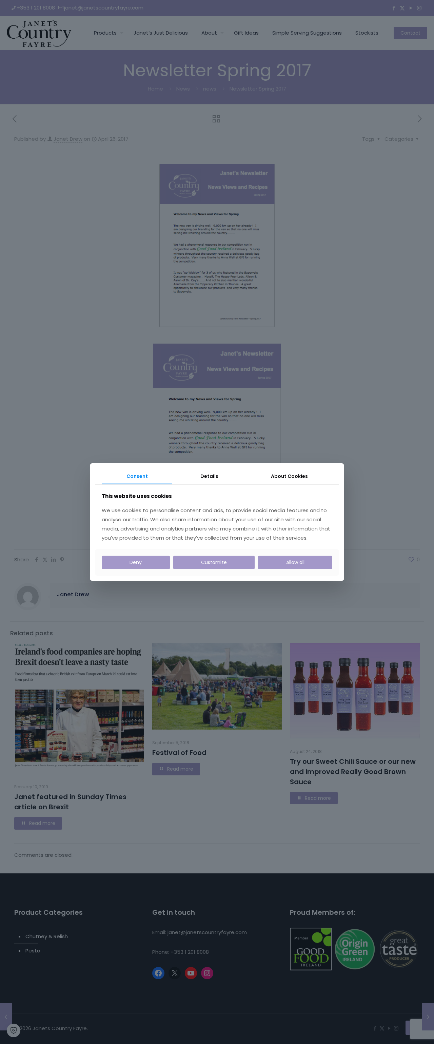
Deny (136, 562)
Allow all (295, 562)
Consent (137, 476)
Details (209, 476)
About (289, 476)
